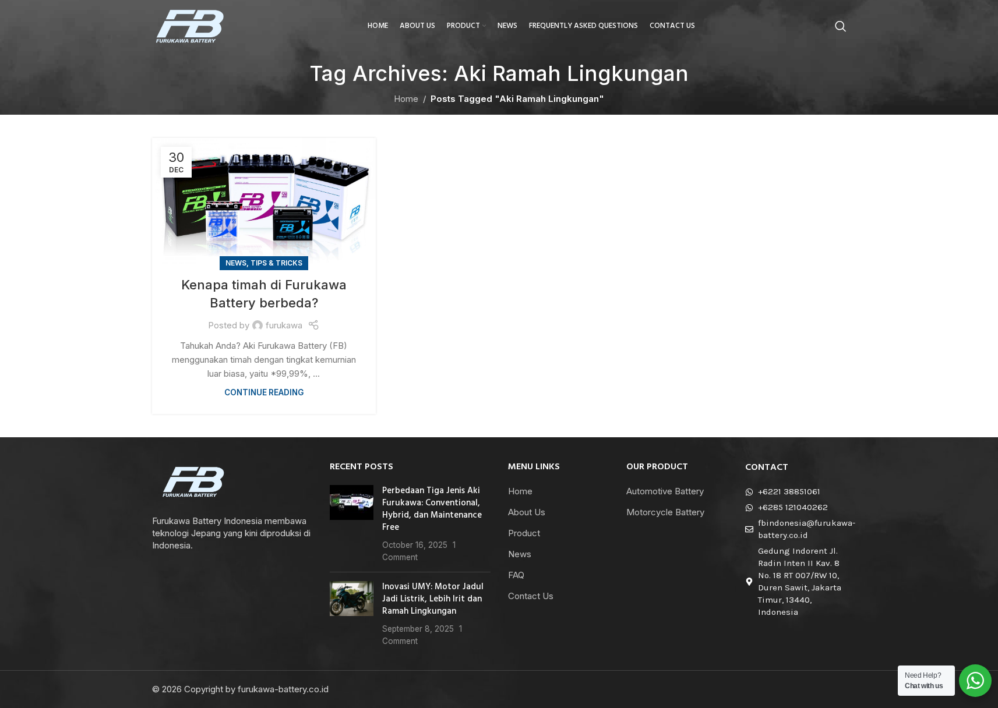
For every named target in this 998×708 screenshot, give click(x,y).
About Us (526, 512)
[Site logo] (190, 25)
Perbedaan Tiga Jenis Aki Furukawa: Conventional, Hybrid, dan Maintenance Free (432, 509)
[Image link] (194, 480)
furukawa (284, 325)
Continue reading (264, 392)
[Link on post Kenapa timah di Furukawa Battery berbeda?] (264, 201)
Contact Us (530, 595)
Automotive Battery (665, 491)
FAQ (516, 574)
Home (406, 98)
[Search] (840, 26)
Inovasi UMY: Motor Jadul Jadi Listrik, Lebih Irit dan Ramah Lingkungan (433, 599)
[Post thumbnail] (351, 524)
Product (524, 533)
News (235, 263)
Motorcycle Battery (665, 512)
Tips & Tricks (276, 263)
